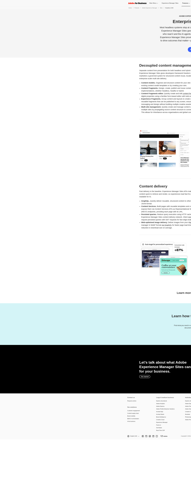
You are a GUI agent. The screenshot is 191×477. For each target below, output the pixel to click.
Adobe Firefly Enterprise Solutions (165, 409)
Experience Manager (162, 422)
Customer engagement (133, 410)
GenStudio (159, 427)
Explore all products (161, 401)
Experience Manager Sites (170, 3)
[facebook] (143, 436)
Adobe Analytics (160, 403)
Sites (161, 8)
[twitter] (150, 436)
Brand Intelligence (161, 417)
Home (130, 8)
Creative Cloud (160, 419)
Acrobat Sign (159, 411)
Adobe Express (160, 406)
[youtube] (157, 436)
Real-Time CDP (160, 430)
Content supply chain (133, 413)
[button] (164, 148)
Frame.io (158, 425)
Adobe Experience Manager (149, 8)
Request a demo (131, 401)
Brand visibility (131, 416)
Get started (145, 376)
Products (136, 8)
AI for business (131, 421)
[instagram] (146, 436)
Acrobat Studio (160, 414)
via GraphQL (167, 225)
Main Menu (152, 3)
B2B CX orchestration (133, 418)
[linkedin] (153, 436)
